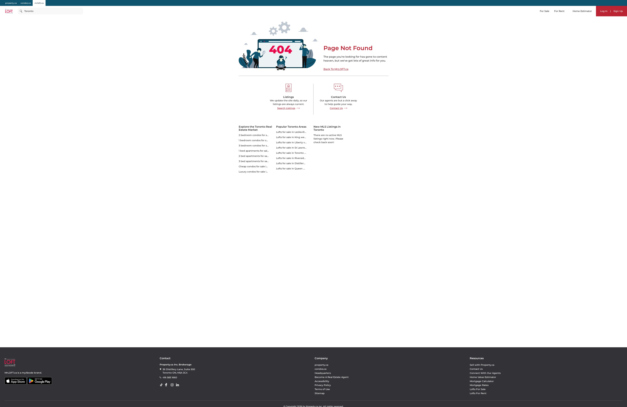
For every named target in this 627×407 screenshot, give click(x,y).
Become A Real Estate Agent (332, 377)
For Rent (559, 11)
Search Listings (286, 108)
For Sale (544, 11)
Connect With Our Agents (485, 373)
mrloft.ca (39, 3)
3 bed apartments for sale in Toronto (260, 161)
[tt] (162, 385)
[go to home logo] (10, 362)
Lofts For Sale (478, 389)
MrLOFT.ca (11, 372)
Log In (604, 11)
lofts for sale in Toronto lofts (292, 152)
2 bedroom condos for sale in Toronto (261, 135)
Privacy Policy (323, 385)
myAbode (27, 372)
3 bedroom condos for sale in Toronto (261, 145)
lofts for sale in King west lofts (294, 137)
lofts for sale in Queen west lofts (295, 168)
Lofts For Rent (478, 393)
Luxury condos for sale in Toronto (258, 171)
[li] (178, 385)
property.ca (11, 3)
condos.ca (26, 3)
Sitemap (320, 393)
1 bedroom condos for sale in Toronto (260, 140)
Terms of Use (322, 389)
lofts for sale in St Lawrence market (297, 147)
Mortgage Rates (479, 385)
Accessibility (322, 381)
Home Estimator (582, 11)
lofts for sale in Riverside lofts (293, 158)
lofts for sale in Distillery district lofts (298, 163)
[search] (50, 11)
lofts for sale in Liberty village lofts (296, 142)
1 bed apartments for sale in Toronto (260, 150)
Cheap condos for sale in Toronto (258, 166)
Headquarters (323, 373)
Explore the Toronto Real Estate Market (255, 128)
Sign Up (618, 11)
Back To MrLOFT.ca (335, 69)
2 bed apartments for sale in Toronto (260, 156)
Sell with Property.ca (482, 364)
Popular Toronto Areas (291, 126)
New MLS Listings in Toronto (327, 128)
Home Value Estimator (483, 377)
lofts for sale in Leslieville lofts (294, 132)
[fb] (167, 385)
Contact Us (336, 108)
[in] (172, 385)
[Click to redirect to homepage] (9, 11)
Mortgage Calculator (482, 381)
